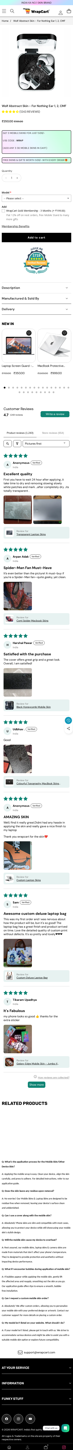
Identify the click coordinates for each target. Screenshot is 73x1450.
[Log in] (60, 13)
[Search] (12, 11)
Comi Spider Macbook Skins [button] (32, 620)
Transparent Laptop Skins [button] (31, 534)
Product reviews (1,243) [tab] (20, 432)
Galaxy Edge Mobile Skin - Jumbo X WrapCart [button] (36, 1063)
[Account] (27, 1447)
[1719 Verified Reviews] (36, 274)
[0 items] (69, 11)
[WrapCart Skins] (36, 11)
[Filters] (17, 443)
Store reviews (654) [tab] (53, 432)
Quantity (7, 170)
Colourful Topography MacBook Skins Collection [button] (37, 783)
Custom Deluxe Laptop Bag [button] (32, 977)
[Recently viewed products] (68, 720)
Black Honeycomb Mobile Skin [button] (33, 707)
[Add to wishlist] (29, 333)
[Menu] (4, 11)
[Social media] (68, 728)
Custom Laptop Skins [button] (28, 880)
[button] (68, 736)
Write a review (55, 414)
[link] (64, 1447)
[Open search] (8, 443)
